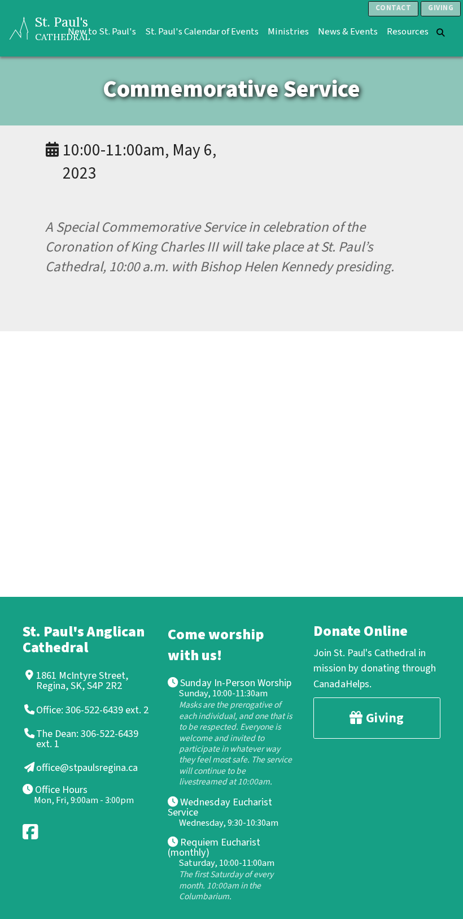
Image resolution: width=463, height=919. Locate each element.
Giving (440, 8)
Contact (393, 8)
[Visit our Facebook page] (31, 831)
